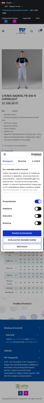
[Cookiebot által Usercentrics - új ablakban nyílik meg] (31, 154)
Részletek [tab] (22, 161)
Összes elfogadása (22, 233)
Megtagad (22, 247)
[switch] (38, 209)
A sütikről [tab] (36, 161)
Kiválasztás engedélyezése (22, 240)
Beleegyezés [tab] (8, 161)
